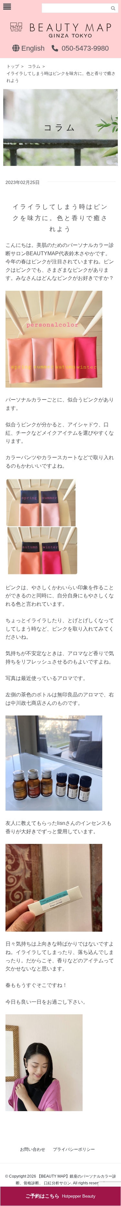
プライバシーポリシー (74, 1149)
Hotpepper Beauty (60, 1196)
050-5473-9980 (84, 48)
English (32, 48)
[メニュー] (7, 7)
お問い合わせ (32, 1149)
